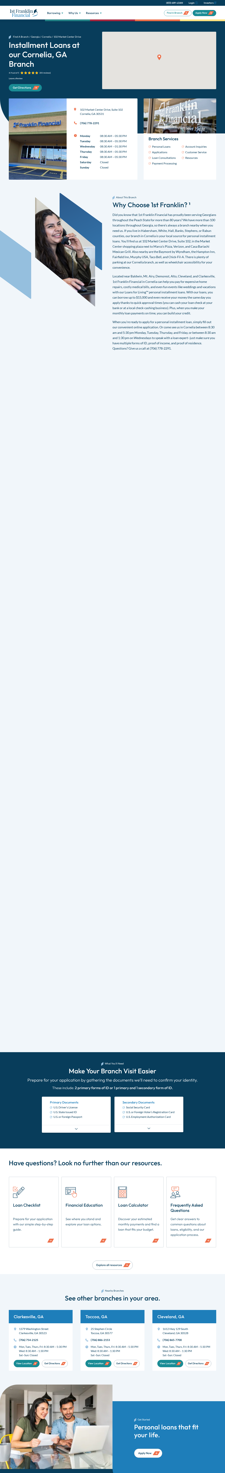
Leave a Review (15, 78)
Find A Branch (174, 12)
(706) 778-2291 (160, 348)
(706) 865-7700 (172, 1339)
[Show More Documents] (76, 1129)
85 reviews (45, 72)
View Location (24, 1363)
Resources (92, 13)
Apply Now (201, 12)
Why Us (73, 13)
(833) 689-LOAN (174, 2)
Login (191, 2)
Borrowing (53, 13)
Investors (209, 2)
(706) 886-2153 (100, 1339)
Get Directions (52, 1363)
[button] (159, 57)
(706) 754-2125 (28, 1339)
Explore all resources (109, 1265)
